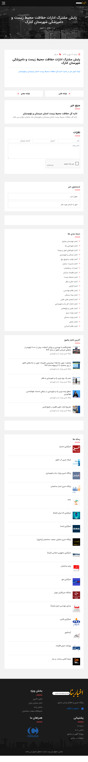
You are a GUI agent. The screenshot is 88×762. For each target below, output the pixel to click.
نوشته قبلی (63, 93)
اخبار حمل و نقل (71, 281)
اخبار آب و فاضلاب (71, 268)
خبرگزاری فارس (65, 619)
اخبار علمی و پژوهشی (69, 308)
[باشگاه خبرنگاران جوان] (76, 595)
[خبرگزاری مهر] (76, 581)
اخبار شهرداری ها (71, 245)
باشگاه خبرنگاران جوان (62, 592)
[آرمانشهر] (76, 634)
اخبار (42, 28)
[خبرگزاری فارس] (76, 621)
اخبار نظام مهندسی (70, 290)
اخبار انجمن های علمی (69, 299)
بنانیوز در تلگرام (73, 708)
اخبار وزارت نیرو (72, 312)
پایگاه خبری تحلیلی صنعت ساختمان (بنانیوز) (54, 539)
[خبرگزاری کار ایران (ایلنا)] (76, 515)
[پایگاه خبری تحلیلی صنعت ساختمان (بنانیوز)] (76, 541)
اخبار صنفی (73, 321)
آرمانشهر (68, 632)
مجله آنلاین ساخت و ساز (61, 659)
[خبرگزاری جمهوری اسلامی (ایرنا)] (76, 555)
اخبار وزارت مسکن (71, 317)
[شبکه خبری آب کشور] (76, 462)
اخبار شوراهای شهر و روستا (68, 250)
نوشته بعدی (25, 93)
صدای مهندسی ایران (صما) (61, 605)
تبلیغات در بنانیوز (77, 738)
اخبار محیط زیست (71, 277)
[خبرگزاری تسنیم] (76, 449)
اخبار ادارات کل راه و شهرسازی (66, 303)
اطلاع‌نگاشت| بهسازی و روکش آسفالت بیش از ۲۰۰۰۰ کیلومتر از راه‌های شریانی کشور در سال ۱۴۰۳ (48, 348)
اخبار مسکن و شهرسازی (69, 254)
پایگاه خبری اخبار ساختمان (61, 486)
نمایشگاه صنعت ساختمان (32, 711)
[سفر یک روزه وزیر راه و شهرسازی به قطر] (76, 380)
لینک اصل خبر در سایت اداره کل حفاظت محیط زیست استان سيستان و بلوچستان (49, 71)
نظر (56, 54)
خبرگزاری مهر (66, 579)
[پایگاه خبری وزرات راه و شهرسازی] (76, 475)
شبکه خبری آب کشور (63, 459)
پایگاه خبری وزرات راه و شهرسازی (60, 353)
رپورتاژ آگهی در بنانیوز (75, 734)
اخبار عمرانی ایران (35, 703)
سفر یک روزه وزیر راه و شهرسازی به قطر (56, 378)
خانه (48, 28)
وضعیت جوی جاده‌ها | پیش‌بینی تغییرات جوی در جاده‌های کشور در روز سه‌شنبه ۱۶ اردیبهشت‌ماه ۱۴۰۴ (46, 364)
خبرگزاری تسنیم (65, 446)
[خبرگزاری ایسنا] (76, 528)
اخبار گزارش (73, 286)
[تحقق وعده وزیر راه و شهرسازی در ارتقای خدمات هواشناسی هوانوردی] (76, 393)
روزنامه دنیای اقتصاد (63, 645)
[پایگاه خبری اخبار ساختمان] (76, 488)
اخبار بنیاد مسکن (71, 295)
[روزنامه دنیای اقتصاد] (76, 648)
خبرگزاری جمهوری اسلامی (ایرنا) (59, 552)
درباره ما (80, 725)
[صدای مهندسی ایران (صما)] (76, 608)
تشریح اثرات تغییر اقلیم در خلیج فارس (56, 406)
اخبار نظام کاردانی (71, 326)
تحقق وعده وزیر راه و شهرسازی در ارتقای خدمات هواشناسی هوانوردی (48, 392)
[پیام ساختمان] (76, 568)
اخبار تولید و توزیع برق (69, 259)
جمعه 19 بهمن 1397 (70, 54)
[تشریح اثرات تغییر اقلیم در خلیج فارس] (76, 409)
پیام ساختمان (66, 566)
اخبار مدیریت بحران (70, 263)
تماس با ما (79, 730)
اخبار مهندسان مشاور (70, 241)
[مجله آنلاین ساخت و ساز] (76, 661)
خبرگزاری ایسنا (65, 526)
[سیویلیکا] (33, 732)
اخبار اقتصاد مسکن (70, 272)
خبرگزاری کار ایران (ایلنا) (62, 513)
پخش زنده (38, 707)
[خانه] (76, 502)
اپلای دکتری (37, 699)
